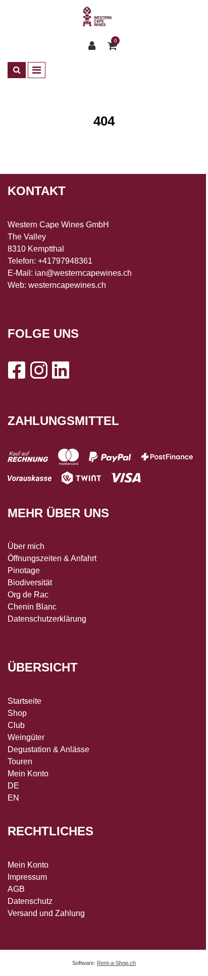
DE (13, 785)
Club (16, 725)
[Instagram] (38, 370)
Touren (20, 761)
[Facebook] (16, 370)
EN (13, 798)
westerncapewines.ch (67, 285)
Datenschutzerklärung (47, 619)
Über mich (26, 546)
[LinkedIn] (60, 370)
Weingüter (26, 737)
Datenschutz (30, 901)
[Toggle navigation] (36, 70)
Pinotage (24, 570)
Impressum (27, 877)
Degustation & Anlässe (48, 749)
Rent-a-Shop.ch (116, 963)
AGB (16, 889)
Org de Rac (28, 594)
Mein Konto (28, 773)
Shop (17, 713)
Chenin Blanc (32, 606)
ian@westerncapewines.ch (83, 273)
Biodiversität (30, 582)
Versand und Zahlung (46, 913)
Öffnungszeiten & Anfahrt (52, 558)
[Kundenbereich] (94, 46)
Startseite (24, 701)
